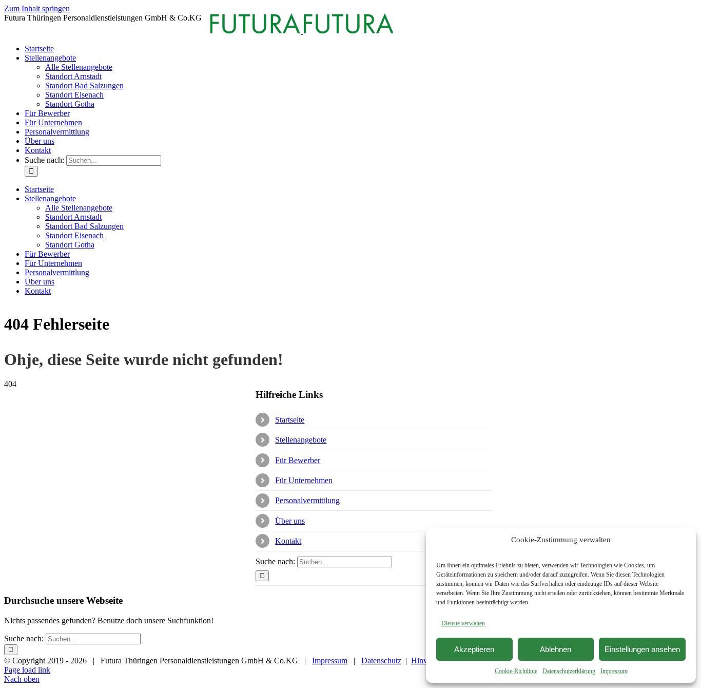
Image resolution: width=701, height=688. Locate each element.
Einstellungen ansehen (642, 649)
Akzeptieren (474, 649)
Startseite (289, 419)
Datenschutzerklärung (568, 671)
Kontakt (288, 541)
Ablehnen (555, 649)
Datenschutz (381, 660)
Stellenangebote (300, 439)
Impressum (614, 671)
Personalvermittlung (307, 500)
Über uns (290, 521)
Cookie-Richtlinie (516, 671)
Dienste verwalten (463, 623)
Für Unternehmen (304, 480)
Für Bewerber (297, 460)
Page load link (27, 669)
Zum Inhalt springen (37, 8)
